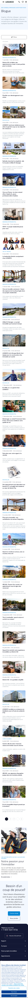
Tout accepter (14, 995)
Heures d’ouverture (15, 935)
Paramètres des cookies (14, 988)
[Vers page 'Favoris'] (23, 2)
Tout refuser (14, 991)
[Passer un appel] (19, 2)
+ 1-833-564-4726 (9, 930)
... (17, 819)
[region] (14, 979)
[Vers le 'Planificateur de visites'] (26, 2)
